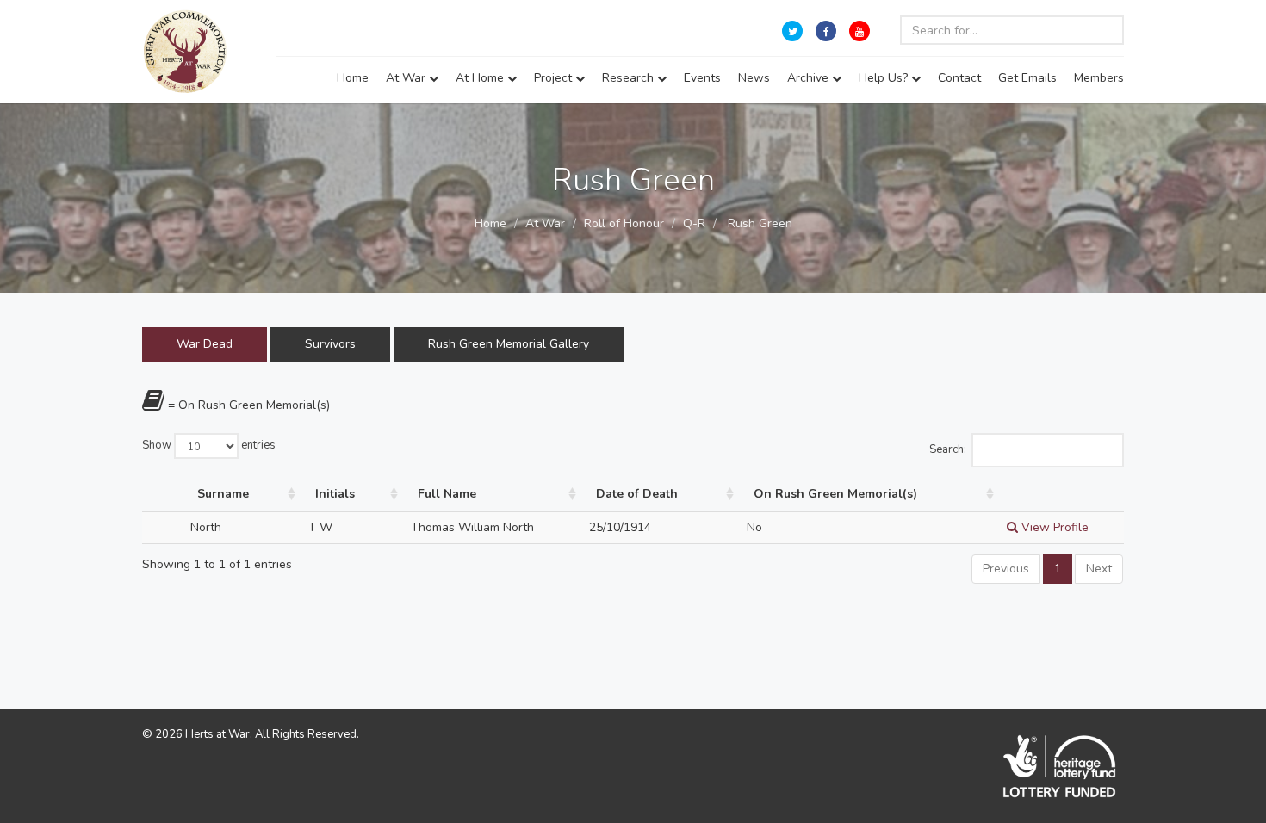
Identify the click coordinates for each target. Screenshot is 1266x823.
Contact (959, 78)
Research (629, 78)
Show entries (209, 445)
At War (407, 78)
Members (1099, 78)
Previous (1006, 568)
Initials (335, 494)
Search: (947, 449)
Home (353, 78)
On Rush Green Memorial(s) (835, 494)
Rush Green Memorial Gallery (508, 344)
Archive (809, 78)
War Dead (205, 344)
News (754, 78)
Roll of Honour (624, 223)
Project (554, 78)
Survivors (330, 344)
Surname (223, 494)
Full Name (447, 494)
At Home (481, 78)
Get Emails (1027, 78)
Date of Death (637, 494)
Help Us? (885, 78)
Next (1099, 568)
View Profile (1053, 527)
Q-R (694, 223)
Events (702, 78)
